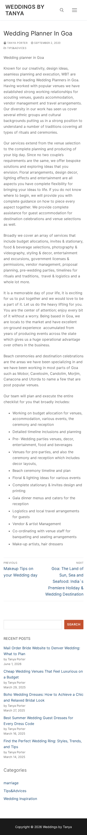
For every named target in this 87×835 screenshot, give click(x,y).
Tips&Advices (16, 48)
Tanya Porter (16, 42)
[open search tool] (62, 10)
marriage (11, 783)
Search (73, 624)
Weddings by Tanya (24, 10)
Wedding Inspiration (20, 798)
